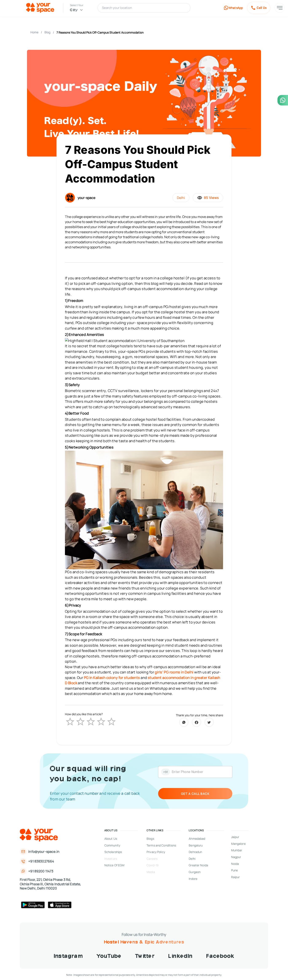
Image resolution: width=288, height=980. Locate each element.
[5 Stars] (111, 721)
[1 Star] (70, 721)
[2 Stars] (80, 721)
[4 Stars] (101, 721)
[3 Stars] (91, 721)
